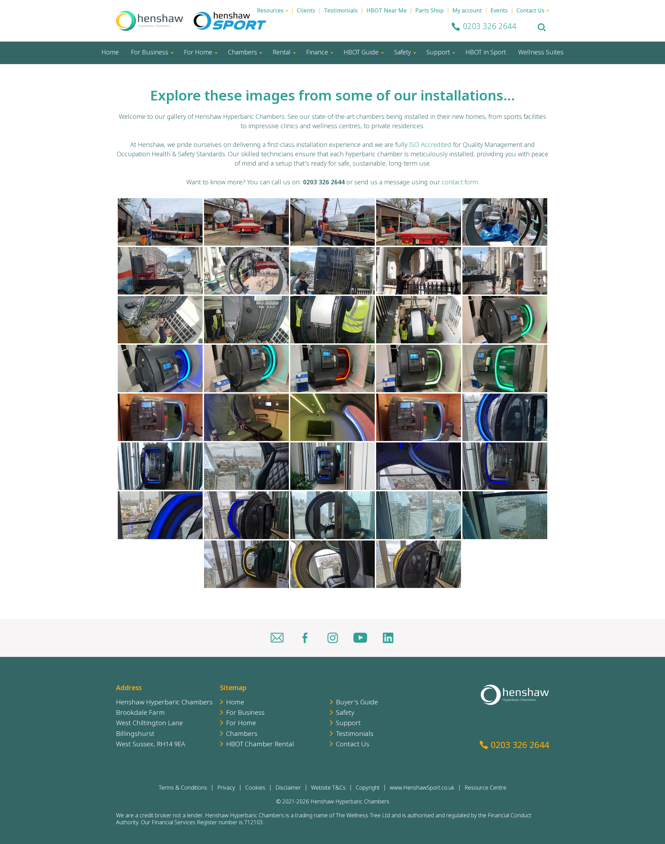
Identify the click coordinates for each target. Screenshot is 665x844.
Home (110, 53)
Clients (306, 11)
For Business (149, 53)
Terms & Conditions (183, 788)
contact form (460, 183)
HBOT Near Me (386, 11)
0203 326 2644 (489, 27)
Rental (282, 53)
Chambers (242, 53)
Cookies (255, 788)
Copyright (368, 788)
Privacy (226, 788)
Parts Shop (429, 11)
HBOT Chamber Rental (260, 744)
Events (499, 11)
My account (467, 11)
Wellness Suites (541, 53)
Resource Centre (485, 788)
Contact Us (530, 11)
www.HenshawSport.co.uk (422, 788)
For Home (198, 53)
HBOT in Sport (486, 53)
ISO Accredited (430, 145)
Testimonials (341, 11)
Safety (402, 53)
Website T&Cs (328, 788)
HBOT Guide (361, 53)
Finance (317, 53)
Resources (270, 11)
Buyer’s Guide (357, 702)
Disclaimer (288, 788)
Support (438, 53)
